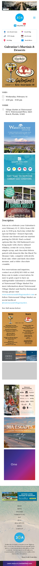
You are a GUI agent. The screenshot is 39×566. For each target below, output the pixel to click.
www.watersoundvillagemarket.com (18, 294)
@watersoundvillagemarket (14, 303)
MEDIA (19, 526)
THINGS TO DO (19, 515)
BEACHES (19, 512)
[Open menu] (34, 17)
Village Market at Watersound (19, 109)
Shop (19, 506)
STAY (19, 520)
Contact (19, 529)
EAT (19, 517)
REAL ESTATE (19, 523)
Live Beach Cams (12, 32)
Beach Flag (27, 32)
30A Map (9, 40)
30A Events (27, 36)
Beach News (28, 40)
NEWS (19, 509)
